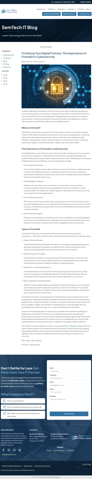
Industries (71, 9)
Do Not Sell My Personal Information (52, 477)
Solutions (6, 67)
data (32, 340)
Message (53, 396)
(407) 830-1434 (69, 2)
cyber (28, 340)
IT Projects (81, 9)
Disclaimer (70, 450)
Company (53, 375)
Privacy (48, 450)
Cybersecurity (34, 345)
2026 (5, 75)
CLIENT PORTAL (85, 2)
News (88, 9)
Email (51, 382)
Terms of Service (59, 450)
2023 (5, 84)
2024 (5, 81)
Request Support (69, 14)
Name (52, 368)
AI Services (61, 9)
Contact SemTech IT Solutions (65, 326)
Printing (6, 64)
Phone (52, 389)
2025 (5, 78)
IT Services (51, 9)
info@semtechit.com (9, 454)
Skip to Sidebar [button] (46, 47)
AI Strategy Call (84, 14)
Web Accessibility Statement (12, 466)
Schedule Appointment (51, 14)
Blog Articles (28, 466)
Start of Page (86, 464)
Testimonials (41, 9)
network (38, 340)
